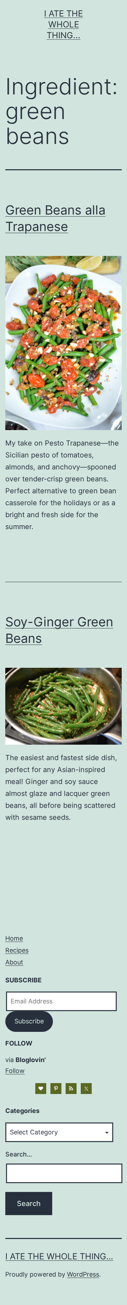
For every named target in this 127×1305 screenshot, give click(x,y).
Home (14, 938)
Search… (18, 1154)
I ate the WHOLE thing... (63, 24)
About (14, 962)
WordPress (83, 1274)
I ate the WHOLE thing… (59, 1256)
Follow (15, 1070)
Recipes (17, 950)
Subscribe (29, 1021)
